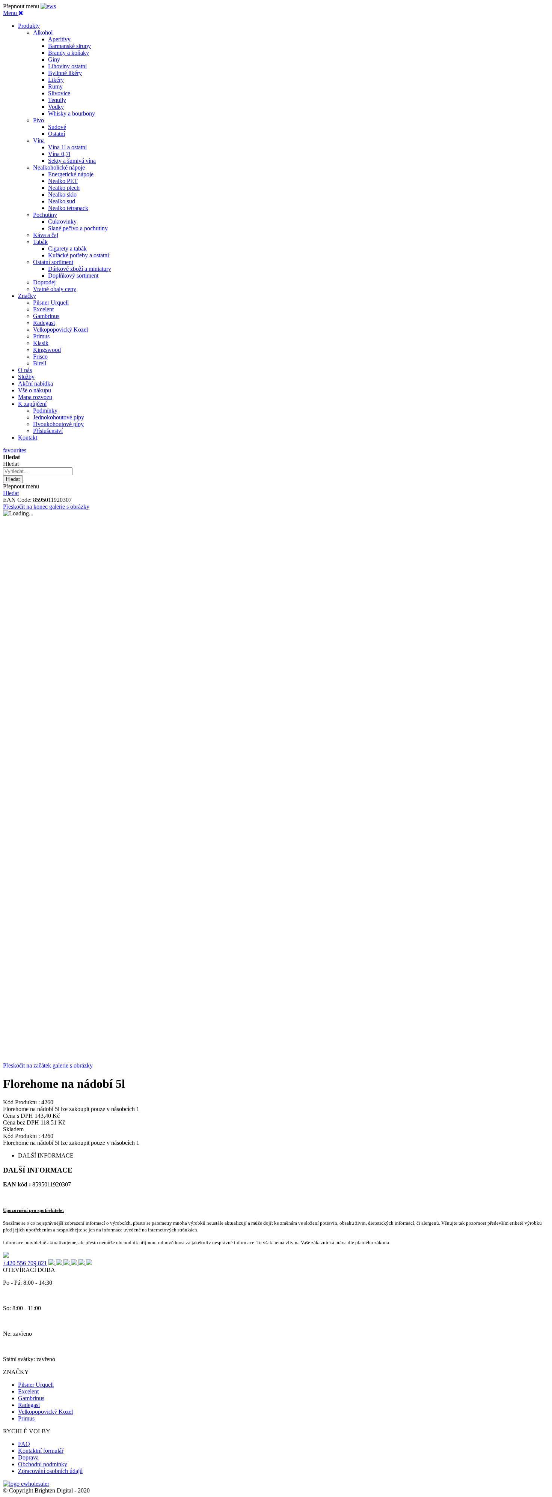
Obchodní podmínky (42, 1464)
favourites (14, 450)
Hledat (11, 493)
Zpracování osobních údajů (50, 1471)
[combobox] (37, 471)
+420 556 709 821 (25, 1263)
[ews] (48, 6)
